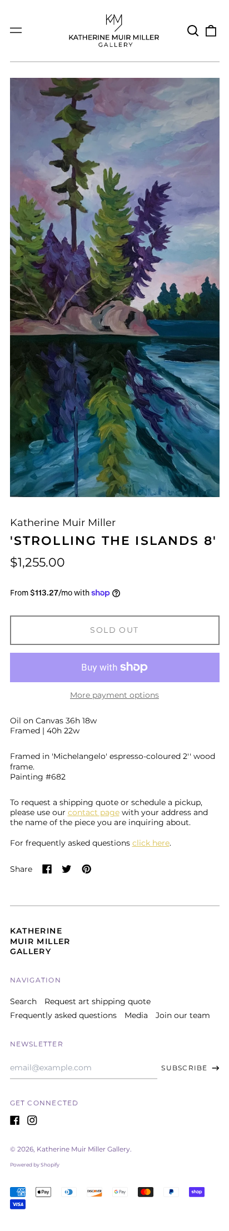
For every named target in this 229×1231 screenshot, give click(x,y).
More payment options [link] (114, 695)
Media (136, 1015)
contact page (94, 812)
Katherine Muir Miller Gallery (40, 941)
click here (151, 843)
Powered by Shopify (34, 1164)
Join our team (183, 1015)
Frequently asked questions (63, 1015)
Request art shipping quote (97, 1001)
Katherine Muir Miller (63, 522)
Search (23, 1001)
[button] (193, 30)
